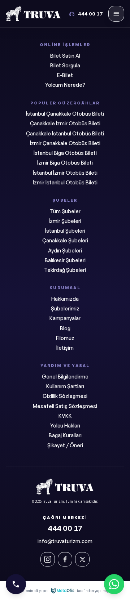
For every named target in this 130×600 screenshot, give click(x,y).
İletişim (65, 348)
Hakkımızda (65, 299)
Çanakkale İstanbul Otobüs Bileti (65, 133)
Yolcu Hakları (65, 425)
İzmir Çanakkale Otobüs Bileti (65, 143)
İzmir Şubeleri (65, 221)
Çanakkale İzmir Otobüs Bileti (65, 123)
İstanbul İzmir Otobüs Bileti (65, 173)
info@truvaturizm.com (65, 541)
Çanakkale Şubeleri (65, 240)
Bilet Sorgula (65, 65)
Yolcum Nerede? (65, 85)
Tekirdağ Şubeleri (65, 270)
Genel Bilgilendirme (65, 376)
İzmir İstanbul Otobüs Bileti (65, 182)
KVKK (65, 416)
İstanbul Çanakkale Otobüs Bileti (65, 114)
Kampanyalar (65, 318)
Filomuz (65, 338)
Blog (65, 328)
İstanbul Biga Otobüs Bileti (65, 153)
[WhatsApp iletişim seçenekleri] (114, 584)
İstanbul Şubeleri (65, 231)
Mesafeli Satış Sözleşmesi (65, 406)
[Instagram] (47, 559)
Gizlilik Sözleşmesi (65, 396)
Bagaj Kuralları (65, 435)
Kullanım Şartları (65, 386)
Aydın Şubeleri (65, 250)
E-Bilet (65, 75)
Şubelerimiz (65, 308)
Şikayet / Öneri (65, 445)
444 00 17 (65, 528)
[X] (82, 559)
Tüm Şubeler (65, 211)
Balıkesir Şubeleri (65, 260)
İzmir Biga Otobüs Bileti (65, 163)
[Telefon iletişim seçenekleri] (16, 584)
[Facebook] (65, 559)
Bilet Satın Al (65, 56)
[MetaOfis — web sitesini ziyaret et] (63, 590)
